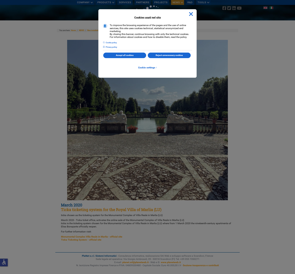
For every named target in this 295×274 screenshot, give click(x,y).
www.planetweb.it (171, 262)
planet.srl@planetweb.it (135, 262)
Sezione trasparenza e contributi (201, 265)
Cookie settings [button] (147, 67)
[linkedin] (234, 8)
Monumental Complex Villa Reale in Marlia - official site (91, 236)
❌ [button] (191, 14)
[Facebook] (224, 8)
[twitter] (229, 8)
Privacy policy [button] (111, 47)
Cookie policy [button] (111, 43)
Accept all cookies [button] (125, 55)
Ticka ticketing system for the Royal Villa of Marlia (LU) (111, 209)
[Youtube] (239, 8)
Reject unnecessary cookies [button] (169, 55)
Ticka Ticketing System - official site (81, 239)
